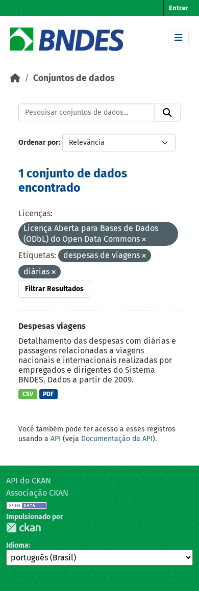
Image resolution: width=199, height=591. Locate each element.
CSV (27, 394)
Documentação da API (117, 438)
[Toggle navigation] (178, 38)
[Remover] (144, 240)
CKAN (23, 527)
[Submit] (167, 113)
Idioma (17, 545)
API (56, 438)
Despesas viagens (52, 326)
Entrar (178, 8)
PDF (48, 394)
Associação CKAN (37, 493)
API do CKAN (28, 480)
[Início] (15, 78)
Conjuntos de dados (73, 78)
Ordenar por (38, 142)
